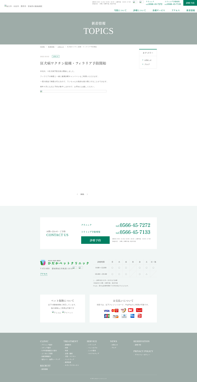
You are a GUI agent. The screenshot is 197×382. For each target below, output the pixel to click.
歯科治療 (68, 362)
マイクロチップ (93, 353)
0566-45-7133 (173, 4)
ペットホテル (93, 347)
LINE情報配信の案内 (49, 350)
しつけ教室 (92, 350)
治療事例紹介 (46, 356)
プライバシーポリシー (142, 354)
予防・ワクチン (70, 356)
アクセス (176, 10)
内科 (66, 347)
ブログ (147, 64)
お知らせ (148, 60)
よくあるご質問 (46, 353)
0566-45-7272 (154, 4)
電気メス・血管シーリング (50, 359)
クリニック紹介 (46, 344)
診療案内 (68, 344)
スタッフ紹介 (46, 347)
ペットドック (69, 359)
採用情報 (44, 369)
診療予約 (190, 2)
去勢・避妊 (69, 353)
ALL (82, 194)
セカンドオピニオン (72, 365)
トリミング (92, 344)
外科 (66, 350)
